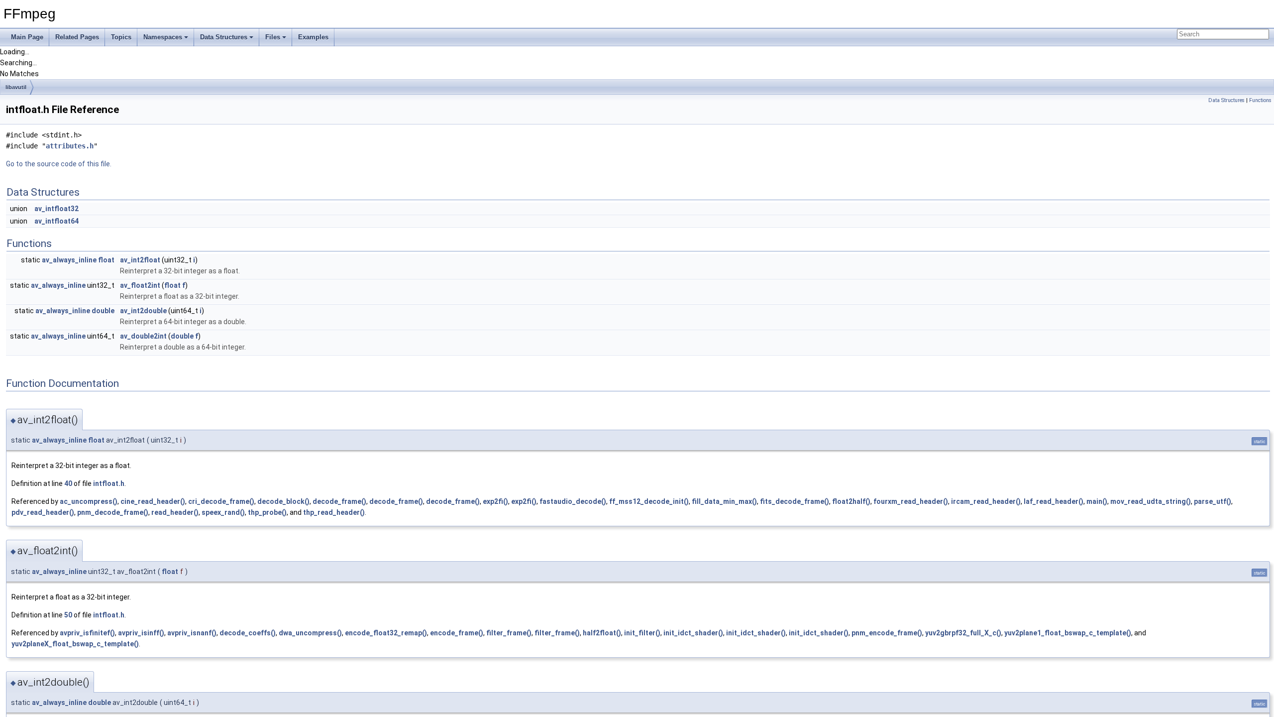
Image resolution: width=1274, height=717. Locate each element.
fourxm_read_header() (910, 501)
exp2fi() (495, 501)
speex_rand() (223, 512)
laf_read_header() (1053, 501)
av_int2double (143, 311)
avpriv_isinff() (141, 633)
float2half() (851, 501)
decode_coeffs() (247, 633)
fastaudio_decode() (572, 501)
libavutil (15, 87)
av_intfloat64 (56, 221)
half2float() (602, 633)
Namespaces (162, 37)
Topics (121, 37)
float (106, 260)
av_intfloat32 (56, 209)
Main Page (27, 37)
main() (1096, 501)
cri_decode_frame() (221, 501)
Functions (1260, 100)
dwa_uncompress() (310, 633)
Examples (313, 37)
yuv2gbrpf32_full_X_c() (963, 633)
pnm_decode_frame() (112, 512)
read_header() (175, 512)
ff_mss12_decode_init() (649, 501)
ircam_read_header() (986, 501)
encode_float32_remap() (386, 633)
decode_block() (283, 501)
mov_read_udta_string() (1150, 501)
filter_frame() (508, 633)
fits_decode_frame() (794, 501)
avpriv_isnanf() (191, 633)
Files (272, 37)
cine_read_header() (152, 501)
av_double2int (143, 336)
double (103, 311)
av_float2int (140, 285)
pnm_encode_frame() (886, 633)
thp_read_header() (334, 512)
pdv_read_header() (42, 512)
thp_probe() (267, 512)
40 (68, 483)
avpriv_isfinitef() (87, 633)
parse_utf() (1212, 501)
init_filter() (642, 633)
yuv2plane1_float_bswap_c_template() (1067, 633)
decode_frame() (339, 501)
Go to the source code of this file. (58, 164)
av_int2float (140, 260)
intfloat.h (108, 483)
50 (68, 615)
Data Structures (223, 37)
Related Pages (77, 37)
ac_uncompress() (88, 501)
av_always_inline (69, 260)
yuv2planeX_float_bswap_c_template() (75, 644)
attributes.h (70, 146)
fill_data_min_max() (724, 501)
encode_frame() (456, 633)
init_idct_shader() (693, 633)
